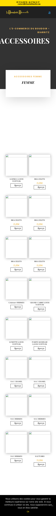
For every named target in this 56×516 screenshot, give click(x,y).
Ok (28, 511)
